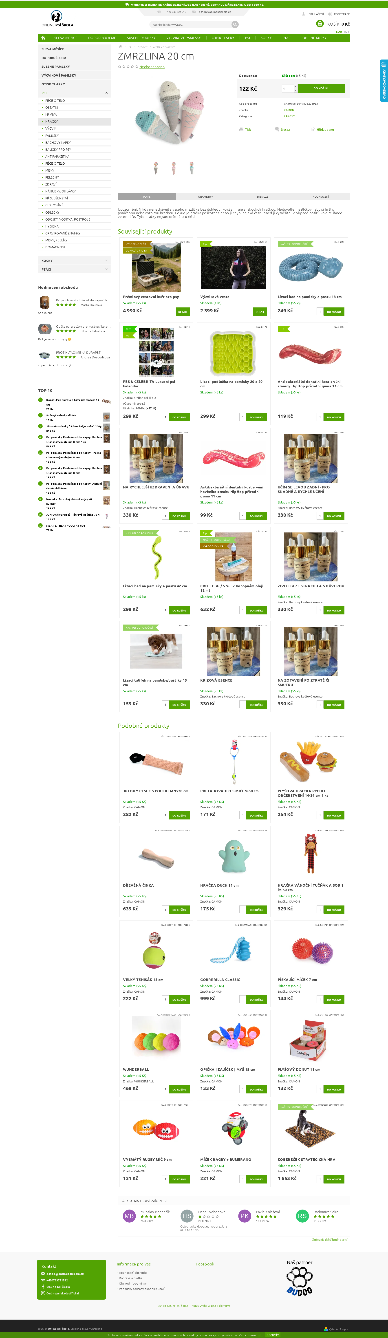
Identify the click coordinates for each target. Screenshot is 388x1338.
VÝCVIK (50, 128)
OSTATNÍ (51, 107)
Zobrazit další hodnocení (330, 1239)
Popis (147, 196)
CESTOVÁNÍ (53, 205)
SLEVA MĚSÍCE (65, 37)
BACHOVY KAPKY (58, 142)
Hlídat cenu (325, 129)
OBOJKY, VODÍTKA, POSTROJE (67, 219)
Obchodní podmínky (132, 1283)
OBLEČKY (52, 212)
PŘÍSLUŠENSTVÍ (56, 198)
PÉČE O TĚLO (55, 100)
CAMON (289, 110)
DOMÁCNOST (55, 247)
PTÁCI (287, 37)
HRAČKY (51, 121)
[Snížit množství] (296, 90)
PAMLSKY (52, 135)
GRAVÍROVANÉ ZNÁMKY (63, 233)
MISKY (49, 170)
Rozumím (273, 1335)
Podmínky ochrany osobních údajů (142, 1289)
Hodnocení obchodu (133, 1272)
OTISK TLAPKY (223, 37)
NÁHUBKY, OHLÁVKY (60, 191)
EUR (347, 32)
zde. (260, 1335)
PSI (247, 37)
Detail (182, 312)
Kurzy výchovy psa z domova (211, 1306)
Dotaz (285, 129)
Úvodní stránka (43, 37)
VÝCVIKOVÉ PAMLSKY (183, 37)
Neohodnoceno (152, 66)
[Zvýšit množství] (296, 86)
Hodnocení (321, 196)
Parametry (205, 196)
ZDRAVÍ (50, 184)
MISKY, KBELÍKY (56, 240)
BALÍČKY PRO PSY (58, 149)
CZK (339, 31)
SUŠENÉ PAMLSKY (141, 37)
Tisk (248, 129)
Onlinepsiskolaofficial (62, 1293)
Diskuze (262, 196)
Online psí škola (58, 1287)
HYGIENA (52, 226)
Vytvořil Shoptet (339, 1329)
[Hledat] (235, 24)
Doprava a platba (131, 1278)
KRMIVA (51, 114)
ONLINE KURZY (314, 37)
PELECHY (52, 177)
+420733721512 (57, 1280)
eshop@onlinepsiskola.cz (65, 1274)
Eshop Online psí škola (173, 1306)
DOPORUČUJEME (102, 37)
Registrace (342, 14)
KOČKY (266, 37)
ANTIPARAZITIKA (57, 156)
